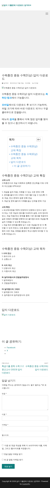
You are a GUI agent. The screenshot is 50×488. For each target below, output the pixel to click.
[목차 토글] (37, 140)
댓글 (4, 394)
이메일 (5, 425)
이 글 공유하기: (22, 165)
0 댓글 (36, 83)
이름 (4, 414)
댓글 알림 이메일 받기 (13, 454)
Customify (26, 484)
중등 (28, 83)
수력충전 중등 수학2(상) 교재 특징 (24, 148)
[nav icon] (47, 13)
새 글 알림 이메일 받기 (13, 460)
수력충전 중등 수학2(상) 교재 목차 (24, 156)
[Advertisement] (25, 43)
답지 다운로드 (18, 162)
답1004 (5, 83)
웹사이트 (5, 435)
